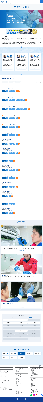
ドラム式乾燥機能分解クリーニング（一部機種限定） (7, 389)
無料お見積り (30, 317)
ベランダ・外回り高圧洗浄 (19, 392)
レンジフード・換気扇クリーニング (20, 368)
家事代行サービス (33, 383)
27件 (11, 141)
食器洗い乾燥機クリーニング (19, 371)
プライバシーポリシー (21, 399)
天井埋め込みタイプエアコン (4, 372)
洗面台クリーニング (3, 384)
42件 (12, 97)
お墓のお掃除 (17, 393)
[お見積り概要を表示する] (38, 1)
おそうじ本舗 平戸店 (5, 165)
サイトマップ (29, 399)
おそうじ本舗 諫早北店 (6, 94)
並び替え (12, 81)
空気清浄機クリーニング (18, 385)
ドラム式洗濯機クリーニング (4, 388)
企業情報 (13, 399)
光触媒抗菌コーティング (18, 391)
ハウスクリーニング (3, 366)
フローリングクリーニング (19, 374)
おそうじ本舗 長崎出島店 (6, 156)
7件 (7, 193)
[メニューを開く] (41, 1)
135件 (13, 88)
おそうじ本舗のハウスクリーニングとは (35, 368)
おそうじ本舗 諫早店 (5, 131)
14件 (8, 97)
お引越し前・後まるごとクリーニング (5, 375)
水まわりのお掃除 (2, 377)
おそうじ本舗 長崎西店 (6, 208)
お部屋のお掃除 (17, 372)
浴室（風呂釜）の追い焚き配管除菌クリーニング (6, 380)
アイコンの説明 (39, 82)
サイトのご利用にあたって (34, 373)
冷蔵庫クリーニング (18, 370)
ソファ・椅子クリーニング (19, 376)
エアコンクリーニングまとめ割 (4, 371)
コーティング (17, 386)
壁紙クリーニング (18, 379)
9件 (7, 141)
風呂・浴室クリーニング (3, 379)
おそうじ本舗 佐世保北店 (6, 148)
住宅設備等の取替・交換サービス (34, 385)
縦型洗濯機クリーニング (3, 387)
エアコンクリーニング (3, 368)
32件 (10, 124)
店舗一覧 (16, 394)
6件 (7, 184)
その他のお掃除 (17, 388)
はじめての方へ (32, 369)
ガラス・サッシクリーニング (19, 380)
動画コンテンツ (32, 379)
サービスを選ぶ (5, 81)
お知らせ (32, 375)
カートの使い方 (32, 371)
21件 (11, 167)
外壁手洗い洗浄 (17, 390)
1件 (7, 210)
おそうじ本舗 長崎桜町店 (6, 104)
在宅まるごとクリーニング (4, 376)
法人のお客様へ (32, 390)
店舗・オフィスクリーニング (34, 389)
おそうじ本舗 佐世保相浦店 (6, 139)
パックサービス (2, 373)
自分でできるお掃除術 (33, 378)
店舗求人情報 (32, 392)
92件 (8, 88)
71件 (10, 115)
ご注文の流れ (32, 370)
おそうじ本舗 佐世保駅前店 (6, 182)
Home (5, 399)
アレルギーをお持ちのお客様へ (34, 374)
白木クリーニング (18, 381)
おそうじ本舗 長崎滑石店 (6, 113)
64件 (13, 124)
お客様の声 (32, 380)
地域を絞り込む (18, 81)
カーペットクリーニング (18, 377)
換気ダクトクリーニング (18, 384)
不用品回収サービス (33, 384)
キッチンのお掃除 (17, 366)
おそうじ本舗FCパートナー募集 (34, 391)
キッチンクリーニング (18, 369)
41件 (13, 106)
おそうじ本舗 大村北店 (6, 174)
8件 (7, 167)
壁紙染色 (17, 378)
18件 (11, 210)
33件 (11, 176)
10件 (7, 133)
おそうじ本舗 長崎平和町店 (6, 85)
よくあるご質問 (32, 372)
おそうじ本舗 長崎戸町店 (6, 122)
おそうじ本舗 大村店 (5, 199)
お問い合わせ (37, 399)
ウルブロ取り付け (3, 381)
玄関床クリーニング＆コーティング (20, 383)
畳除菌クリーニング (18, 382)
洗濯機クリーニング (3, 385)
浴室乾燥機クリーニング (3, 382)
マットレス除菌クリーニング (19, 375)
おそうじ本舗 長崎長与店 (6, 191)
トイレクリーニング (3, 383)
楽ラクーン (32, 386)
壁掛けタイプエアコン (3, 370)
